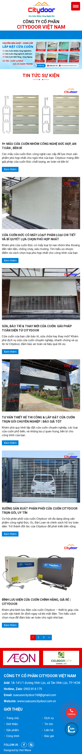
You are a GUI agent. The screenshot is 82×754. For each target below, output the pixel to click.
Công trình (11, 736)
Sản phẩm (11, 730)
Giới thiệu (11, 724)
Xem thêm (10, 169)
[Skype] (31, 744)
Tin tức (47, 724)
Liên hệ (47, 730)
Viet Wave (25, 750)
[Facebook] (24, 744)
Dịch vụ (48, 718)
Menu (75, 6)
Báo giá (48, 736)
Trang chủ (11, 718)
